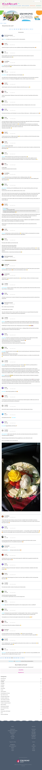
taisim (5, 109)
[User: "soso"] (3, 414)
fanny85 (6, 639)
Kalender (34, 7)
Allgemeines (3, 680)
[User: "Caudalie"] (3, 284)
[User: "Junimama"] (3, 630)
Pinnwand (2, 709)
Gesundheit (38, 5)
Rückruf (12, 747)
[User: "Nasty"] (3, 118)
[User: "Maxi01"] (3, 133)
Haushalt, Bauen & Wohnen (5, 701)
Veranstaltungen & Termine (5, 693)
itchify (5, 141)
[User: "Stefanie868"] (3, 546)
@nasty (3, 604)
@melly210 (4, 268)
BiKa (5, 91)
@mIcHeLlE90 (4, 287)
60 (18, 29)
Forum (3, 7)
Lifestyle (12, 738)
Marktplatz (39, 7)
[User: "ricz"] (3, 52)
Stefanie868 (6, 546)
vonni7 (5, 43)
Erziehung (2, 686)
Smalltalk (2, 681)
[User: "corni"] (3, 101)
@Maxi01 (3, 145)
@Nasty (3, 177)
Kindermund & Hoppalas (5, 706)
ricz (5, 51)
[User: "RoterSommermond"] (3, 36)
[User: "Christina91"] (3, 265)
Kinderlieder (17, 7)
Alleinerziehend (3, 691)
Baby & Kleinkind (25, 5)
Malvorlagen (29, 7)
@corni (4, 39)
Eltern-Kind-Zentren (12, 746)
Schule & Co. (32, 5)
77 (30, 29)
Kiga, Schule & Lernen (4, 694)
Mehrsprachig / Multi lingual (5, 711)
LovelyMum (6, 61)
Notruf (13, 750)
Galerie (13, 7)
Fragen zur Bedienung (4, 714)
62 (22, 29)
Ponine (5, 573)
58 (14, 29)
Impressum (23, 765)
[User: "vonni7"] (3, 44)
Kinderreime (23, 7)
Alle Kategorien (3, 678)
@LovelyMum (4, 74)
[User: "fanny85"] (3, 640)
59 (16, 29)
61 (20, 29)
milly (5, 600)
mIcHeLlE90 (6, 274)
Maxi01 (5, 132)
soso (5, 413)
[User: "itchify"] (3, 142)
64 (26, 29)
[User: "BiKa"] (3, 92)
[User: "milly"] (3, 601)
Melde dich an (11, 661)
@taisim (3, 321)
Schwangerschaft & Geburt (15, 5)
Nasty (5, 117)
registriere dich (18, 661)
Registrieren (21, 672)
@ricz (3, 65)
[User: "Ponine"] (3, 574)
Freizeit (12, 735)
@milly (3, 613)
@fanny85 (4, 652)
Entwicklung (3, 688)
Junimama (6, 629)
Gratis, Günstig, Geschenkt (5, 699)
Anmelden (21, 669)
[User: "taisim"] (3, 110)
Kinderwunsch (6, 5)
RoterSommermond (8, 35)
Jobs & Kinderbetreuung (5, 707)
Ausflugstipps (8, 7)
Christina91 (6, 264)
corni (5, 100)
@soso (3, 434)
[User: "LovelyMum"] (3, 62)
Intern (2, 712)
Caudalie (6, 283)
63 (24, 29)
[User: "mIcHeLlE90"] (3, 274)
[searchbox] (36, 1)
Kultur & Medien (3, 704)
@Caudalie (4, 337)
